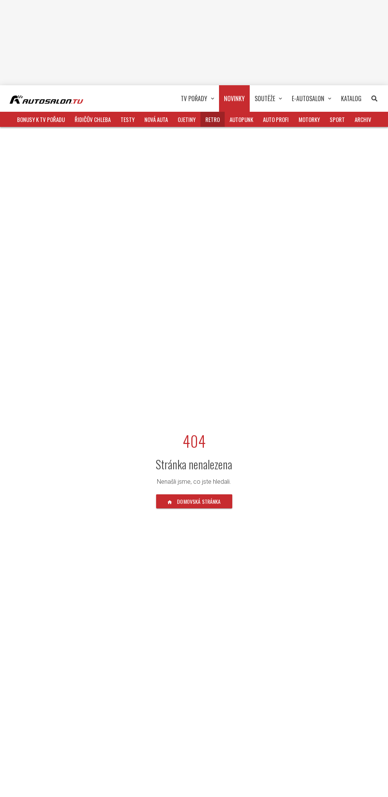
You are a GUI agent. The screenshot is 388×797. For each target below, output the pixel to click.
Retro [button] (212, 119)
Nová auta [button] (156, 119)
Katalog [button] (351, 98)
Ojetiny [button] (187, 119)
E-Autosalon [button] (308, 98)
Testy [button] (127, 119)
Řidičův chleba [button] (93, 119)
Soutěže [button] (265, 98)
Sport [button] (337, 119)
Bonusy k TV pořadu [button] (41, 119)
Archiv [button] (363, 119)
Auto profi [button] (276, 119)
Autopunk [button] (241, 119)
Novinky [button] (234, 98)
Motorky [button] (309, 119)
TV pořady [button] (194, 98)
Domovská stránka (198, 501)
